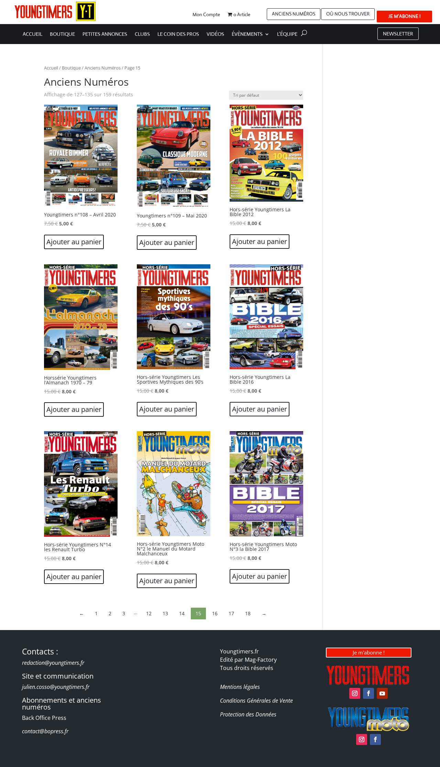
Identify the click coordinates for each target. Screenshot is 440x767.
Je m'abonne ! (369, 652)
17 (231, 613)
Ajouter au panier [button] (73, 241)
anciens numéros (293, 14)
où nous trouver (348, 14)
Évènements (247, 34)
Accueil (32, 34)
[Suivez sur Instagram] (354, 693)
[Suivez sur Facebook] (368, 693)
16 (215, 613)
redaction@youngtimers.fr (53, 663)
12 (149, 613)
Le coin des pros (178, 34)
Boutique (62, 34)
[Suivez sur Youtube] (382, 693)
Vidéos (215, 34)
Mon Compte (206, 15)
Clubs (142, 34)
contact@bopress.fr (45, 731)
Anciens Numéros (103, 68)
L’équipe (287, 34)
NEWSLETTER (398, 33)
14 (182, 613)
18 (248, 613)
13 (165, 613)
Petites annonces (104, 34)
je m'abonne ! (404, 16)
